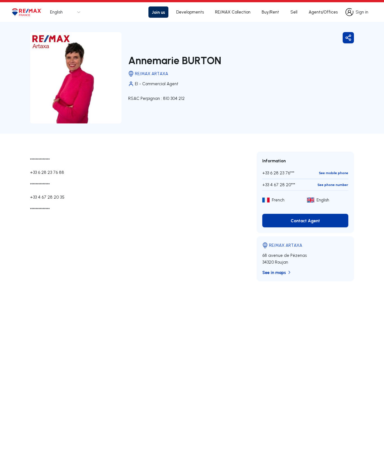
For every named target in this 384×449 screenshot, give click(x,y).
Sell (293, 12)
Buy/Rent (270, 12)
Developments (190, 12)
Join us (158, 12)
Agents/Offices (323, 12)
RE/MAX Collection (232, 12)
